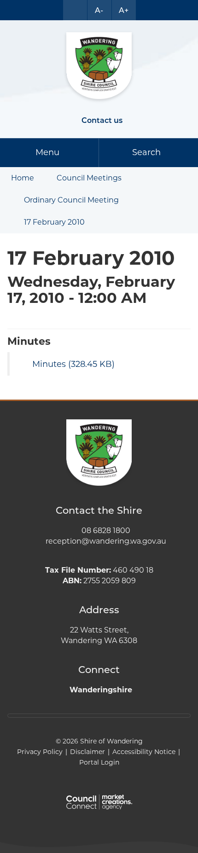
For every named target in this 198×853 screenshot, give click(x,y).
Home (22, 178)
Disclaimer (87, 752)
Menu (47, 152)
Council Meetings (89, 178)
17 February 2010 (54, 222)
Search (146, 152)
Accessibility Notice (143, 752)
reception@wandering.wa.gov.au (106, 541)
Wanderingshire (101, 689)
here (73, 715)
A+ (123, 10)
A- (99, 10)
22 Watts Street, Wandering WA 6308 (99, 635)
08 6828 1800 (106, 530)
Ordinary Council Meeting (71, 200)
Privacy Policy (40, 752)
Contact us (102, 120)
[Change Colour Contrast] (75, 10)
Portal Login (99, 762)
